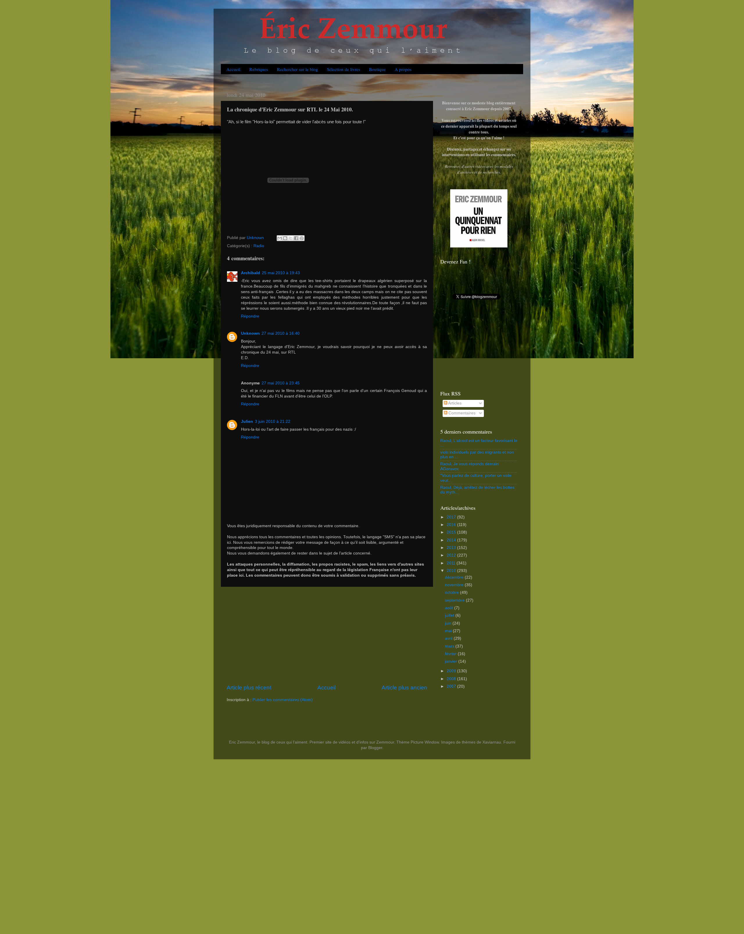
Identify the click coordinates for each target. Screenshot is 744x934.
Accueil (233, 69)
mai (449, 631)
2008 (452, 679)
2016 (452, 525)
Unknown (250, 333)
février (451, 654)
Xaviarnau (491, 742)
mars (450, 646)
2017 (452, 517)
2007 (452, 686)
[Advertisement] (327, 635)
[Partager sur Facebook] (296, 238)
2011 (452, 563)
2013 (452, 548)
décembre (455, 577)
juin (449, 623)
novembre (455, 585)
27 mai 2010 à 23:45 (281, 383)
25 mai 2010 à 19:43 (281, 273)
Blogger (375, 748)
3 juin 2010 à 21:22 (272, 421)
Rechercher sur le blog (297, 69)
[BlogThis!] (285, 238)
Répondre (250, 316)
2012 (452, 555)
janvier (451, 661)
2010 (452, 570)
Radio (258, 246)
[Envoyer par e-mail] (279, 238)
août (449, 608)
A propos (403, 69)
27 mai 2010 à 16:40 (281, 333)
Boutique (377, 69)
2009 (452, 671)
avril (449, 638)
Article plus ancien (404, 688)
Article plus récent (249, 688)
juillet (450, 615)
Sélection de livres (343, 69)
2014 (452, 540)
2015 (452, 532)
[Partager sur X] (291, 238)
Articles (454, 403)
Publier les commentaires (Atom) (283, 700)
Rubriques (258, 69)
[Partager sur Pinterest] (302, 238)
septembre (455, 600)
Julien (247, 421)
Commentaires (461, 413)
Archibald (250, 273)
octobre (452, 592)
